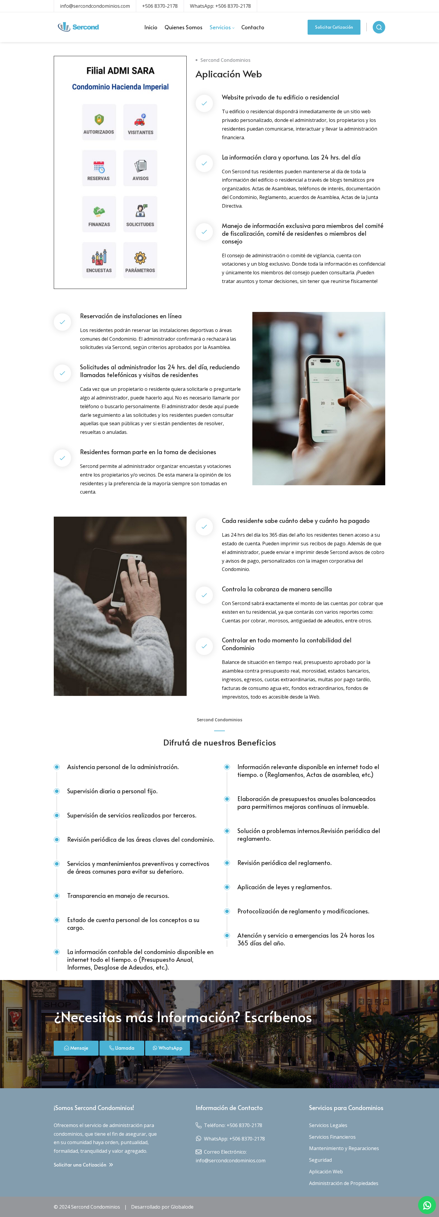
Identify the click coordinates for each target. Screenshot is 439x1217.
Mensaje (78, 1047)
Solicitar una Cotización (81, 1164)
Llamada (124, 1047)
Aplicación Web (326, 1171)
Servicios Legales (328, 1125)
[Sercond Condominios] (77, 27)
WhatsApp (169, 1047)
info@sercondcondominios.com (95, 6)
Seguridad (320, 1160)
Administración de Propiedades (343, 1183)
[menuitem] (151, 27)
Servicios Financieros (332, 1137)
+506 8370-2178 (160, 6)
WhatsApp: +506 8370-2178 (220, 6)
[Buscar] (379, 27)
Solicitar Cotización (334, 27)
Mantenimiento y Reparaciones (344, 1148)
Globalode (182, 1207)
